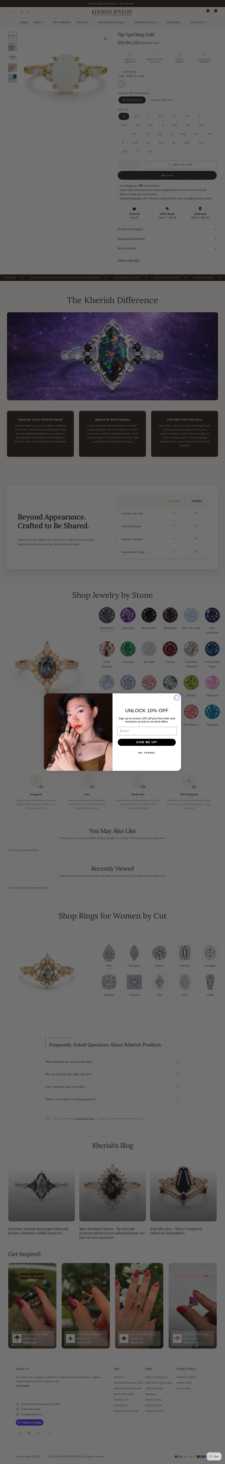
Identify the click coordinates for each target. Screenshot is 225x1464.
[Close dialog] (176, 697)
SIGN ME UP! (147, 742)
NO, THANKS (147, 753)
